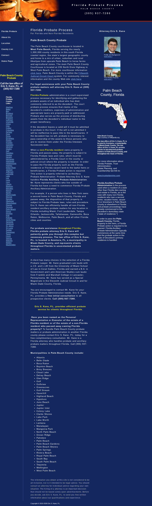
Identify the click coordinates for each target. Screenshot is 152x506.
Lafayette (9, 174)
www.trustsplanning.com (108, 175)
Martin (8, 193)
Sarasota (9, 222)
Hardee (9, 155)
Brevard (9, 116)
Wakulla (9, 241)
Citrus (8, 124)
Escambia (10, 139)
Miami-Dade (11, 195)
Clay (8, 126)
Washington (11, 245)
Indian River (11, 168)
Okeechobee (11, 203)
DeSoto (9, 132)
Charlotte (9, 122)
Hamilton (9, 153)
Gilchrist (9, 147)
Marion (9, 191)
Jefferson (9, 172)
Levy (8, 182)
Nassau (9, 199)
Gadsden (9, 145)
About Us (6, 37)
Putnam (9, 218)
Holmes (9, 166)
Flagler (9, 141)
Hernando (10, 159)
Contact (5, 55)
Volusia (9, 239)
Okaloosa (10, 201)
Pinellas (9, 214)
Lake (8, 176)
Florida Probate (9, 31)
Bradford (9, 114)
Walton (9, 243)
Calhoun (9, 120)
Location (5, 43)
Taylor (8, 234)
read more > (108, 56)
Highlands (10, 161)
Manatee (9, 189)
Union (8, 236)
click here (36, 73)
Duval (8, 136)
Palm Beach (11, 209)
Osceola (9, 207)
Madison (9, 186)
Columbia (10, 130)
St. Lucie (9, 228)
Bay (7, 111)
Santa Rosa (10, 220)
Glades (9, 149)
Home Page (7, 61)
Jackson (9, 170)
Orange (9, 205)
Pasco (8, 211)
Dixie (8, 134)
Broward (9, 118)
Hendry (9, 157)
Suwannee (10, 232)
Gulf (7, 151)
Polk (8, 216)
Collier (8, 128)
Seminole (10, 224)
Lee (7, 178)
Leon (8, 180)
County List (7, 49)
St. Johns (9, 226)
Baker (8, 109)
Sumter (9, 230)
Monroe (9, 197)
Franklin (9, 143)
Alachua (9, 107)
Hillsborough (11, 164)
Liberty (8, 184)
